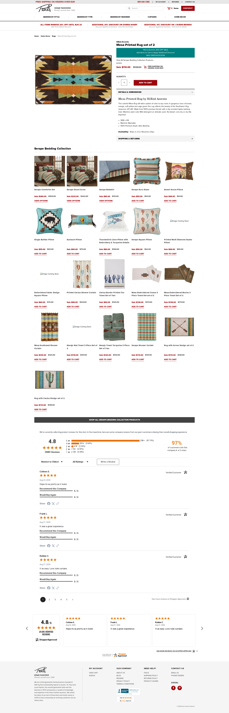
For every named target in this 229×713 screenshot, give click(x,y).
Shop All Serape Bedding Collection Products (114, 420)
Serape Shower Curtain (142, 345)
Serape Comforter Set (44, 190)
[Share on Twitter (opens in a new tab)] (53, 504)
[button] (155, 92)
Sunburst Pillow (74, 240)
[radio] (114, 441)
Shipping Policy (151, 676)
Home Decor (180, 17)
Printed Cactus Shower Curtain (81, 293)
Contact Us (190, 2)
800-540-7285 (143, 2)
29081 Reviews (55, 452)
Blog (118, 676)
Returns (175, 2)
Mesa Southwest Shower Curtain (46, 346)
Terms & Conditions (125, 684)
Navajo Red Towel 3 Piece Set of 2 (82, 346)
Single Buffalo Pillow (44, 240)
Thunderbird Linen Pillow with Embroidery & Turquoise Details (114, 241)
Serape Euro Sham (140, 190)
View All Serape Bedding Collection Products (135, 60)
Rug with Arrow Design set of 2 (179, 345)
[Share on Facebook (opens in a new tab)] (48, 504)
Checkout (188, 8)
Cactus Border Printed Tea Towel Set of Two (111, 294)
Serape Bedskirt (106, 190)
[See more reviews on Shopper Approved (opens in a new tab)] (57, 504)
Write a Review (108, 462)
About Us (120, 673)
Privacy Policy (123, 681)
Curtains (152, 17)
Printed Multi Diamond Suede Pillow (178, 241)
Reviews (120, 678)
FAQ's (146, 673)
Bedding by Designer (120, 17)
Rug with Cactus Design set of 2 (49, 398)
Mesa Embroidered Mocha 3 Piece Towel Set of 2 (177, 294)
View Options (41, 201)
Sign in (92, 676)
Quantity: (121, 77)
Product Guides (151, 681)
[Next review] (202, 628)
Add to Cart (138, 201)
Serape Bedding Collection (52, 148)
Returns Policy (151, 678)
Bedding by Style (51, 17)
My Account (161, 2)
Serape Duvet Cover (76, 190)
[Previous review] (27, 628)
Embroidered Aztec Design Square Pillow (47, 294)
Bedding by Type (85, 17)
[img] (46, 627)
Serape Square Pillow (142, 240)
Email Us (175, 673)
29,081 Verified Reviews (48, 632)
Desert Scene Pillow (173, 190)
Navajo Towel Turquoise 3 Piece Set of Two (114, 346)
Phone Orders (177, 676)
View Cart (93, 673)
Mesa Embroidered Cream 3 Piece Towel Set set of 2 (145, 294)
